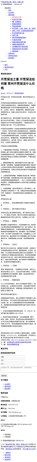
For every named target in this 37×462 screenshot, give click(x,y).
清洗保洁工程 (16, 17)
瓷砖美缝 (15, 51)
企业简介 (11, 12)
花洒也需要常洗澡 (13, 344)
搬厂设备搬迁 (16, 21)
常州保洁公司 (10, 449)
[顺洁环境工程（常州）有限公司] (12, 2)
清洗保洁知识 (12, 56)
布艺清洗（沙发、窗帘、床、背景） (24, 28)
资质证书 (11, 53)
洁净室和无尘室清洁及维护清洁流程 (19, 342)
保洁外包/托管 (17, 19)
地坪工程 (15, 35)
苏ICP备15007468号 (29, 449)
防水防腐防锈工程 (18, 33)
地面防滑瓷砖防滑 (18, 44)
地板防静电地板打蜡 (19, 42)
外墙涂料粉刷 (16, 40)
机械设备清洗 (16, 26)
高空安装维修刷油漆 (19, 37)
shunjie (3, 93)
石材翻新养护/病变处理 (20, 46)
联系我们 (11, 58)
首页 (9, 10)
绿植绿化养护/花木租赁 (20, 49)
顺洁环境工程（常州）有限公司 (16, 444)
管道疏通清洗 (16, 24)
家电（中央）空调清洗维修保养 (22, 31)
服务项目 (11, 15)
